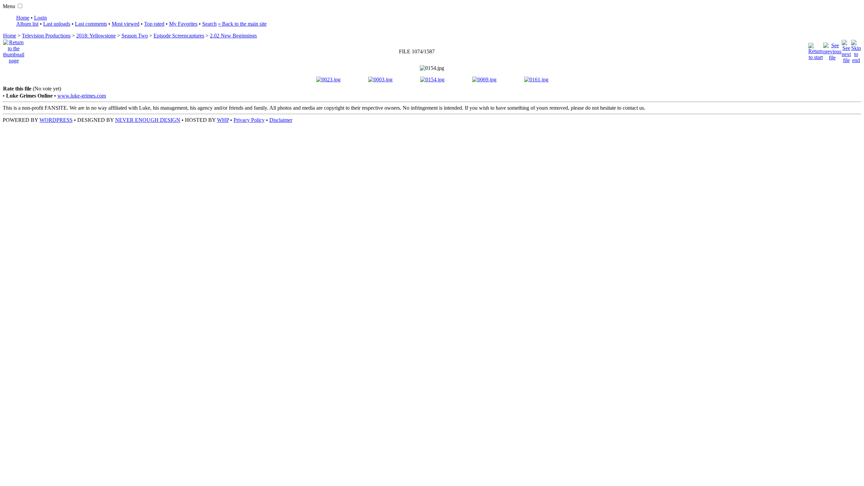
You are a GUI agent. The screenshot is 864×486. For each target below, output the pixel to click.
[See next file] (846, 50)
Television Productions (46, 35)
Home (22, 18)
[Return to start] (815, 50)
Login (40, 18)
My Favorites (183, 24)
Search (209, 24)
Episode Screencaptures (179, 35)
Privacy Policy (249, 120)
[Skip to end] (856, 50)
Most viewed (125, 24)
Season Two (135, 35)
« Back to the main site (242, 24)
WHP (223, 120)
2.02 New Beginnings (233, 35)
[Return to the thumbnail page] (13, 50)
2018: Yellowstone (96, 35)
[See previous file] (832, 50)
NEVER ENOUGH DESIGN (147, 120)
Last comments (91, 24)
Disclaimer (280, 120)
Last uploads (56, 24)
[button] (20, 6)
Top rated (154, 24)
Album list (27, 24)
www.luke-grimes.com (81, 96)
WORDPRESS (56, 120)
